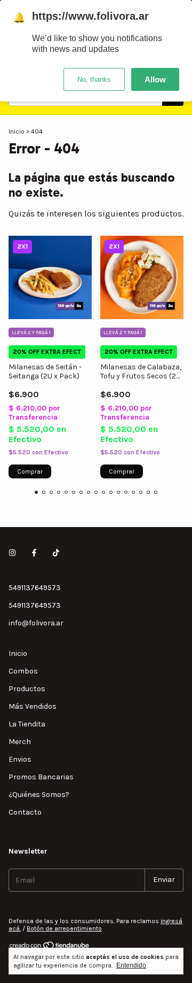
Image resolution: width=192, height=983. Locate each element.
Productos (27, 688)
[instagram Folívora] (12, 553)
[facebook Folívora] (34, 553)
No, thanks (94, 79)
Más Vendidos (33, 706)
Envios (20, 759)
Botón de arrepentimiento (64, 928)
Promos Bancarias (41, 776)
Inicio (17, 131)
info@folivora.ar (36, 623)
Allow (155, 79)
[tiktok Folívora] (56, 553)
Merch (20, 741)
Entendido (131, 965)
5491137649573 (35, 587)
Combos (23, 671)
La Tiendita (27, 724)
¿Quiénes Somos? (39, 794)
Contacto (25, 812)
